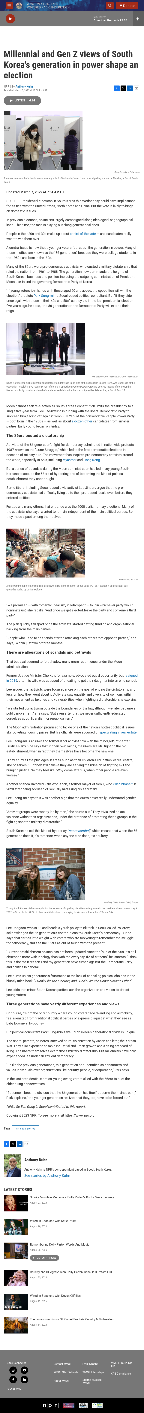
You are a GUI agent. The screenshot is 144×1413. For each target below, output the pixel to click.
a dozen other (82, 421)
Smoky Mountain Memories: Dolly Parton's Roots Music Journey (72, 1197)
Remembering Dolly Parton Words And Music (59, 1244)
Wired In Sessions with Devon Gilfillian (55, 1296)
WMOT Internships (93, 1372)
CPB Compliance (121, 1373)
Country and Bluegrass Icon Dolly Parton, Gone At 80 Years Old (71, 1272)
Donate (129, 6)
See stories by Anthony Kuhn (47, 1175)
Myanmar (69, 460)
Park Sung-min (45, 296)
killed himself (123, 784)
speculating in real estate (118, 732)
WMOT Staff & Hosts (66, 1372)
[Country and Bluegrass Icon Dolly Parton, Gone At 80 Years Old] (16, 1278)
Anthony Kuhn (24, 86)
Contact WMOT (63, 1364)
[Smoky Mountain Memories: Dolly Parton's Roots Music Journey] (16, 1203)
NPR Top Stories (25, 1128)
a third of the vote (83, 234)
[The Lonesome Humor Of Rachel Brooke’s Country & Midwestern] (16, 1325)
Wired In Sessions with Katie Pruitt (53, 1221)
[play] (10, 19)
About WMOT (62, 1380)
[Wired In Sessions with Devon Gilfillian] (16, 1302)
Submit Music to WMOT (92, 1381)
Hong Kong (91, 460)
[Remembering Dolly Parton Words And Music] (16, 1251)
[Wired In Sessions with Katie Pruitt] (16, 1227)
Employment (90, 1364)
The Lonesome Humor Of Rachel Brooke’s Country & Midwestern (72, 1319)
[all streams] (138, 18)
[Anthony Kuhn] (12, 1165)
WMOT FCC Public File (121, 1364)
